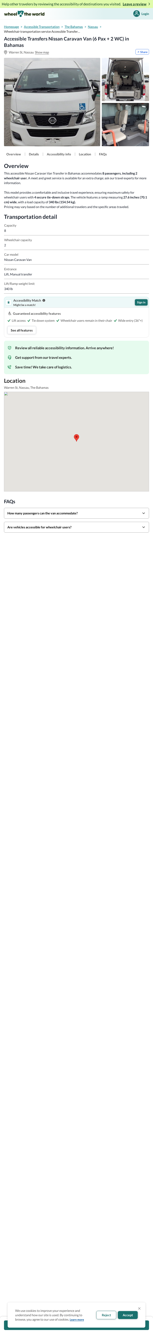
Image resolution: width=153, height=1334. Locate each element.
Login (145, 14)
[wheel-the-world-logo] (24, 13)
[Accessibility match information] (44, 300)
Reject (106, 1315)
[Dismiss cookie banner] (139, 1308)
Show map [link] (42, 52)
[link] (13, 154)
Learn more (77, 1319)
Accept (128, 1315)
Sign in (141, 302)
